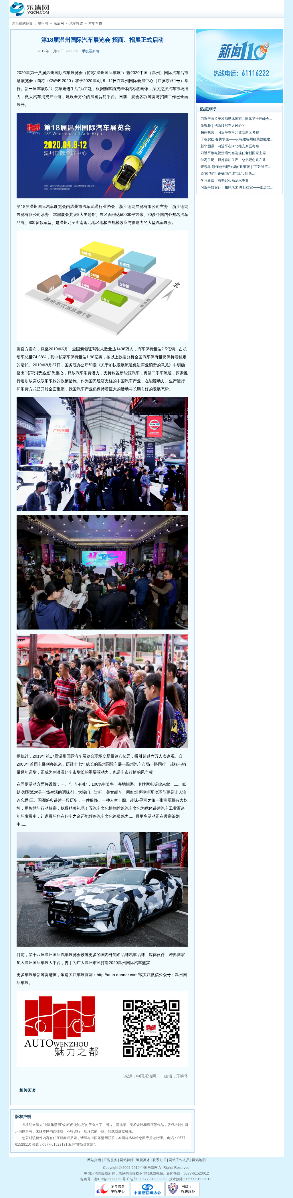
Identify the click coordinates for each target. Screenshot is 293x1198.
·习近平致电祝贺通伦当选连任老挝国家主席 (232, 153)
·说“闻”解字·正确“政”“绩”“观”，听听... (227, 174)
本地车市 (95, 23)
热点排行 (208, 108)
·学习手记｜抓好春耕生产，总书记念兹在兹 (232, 160)
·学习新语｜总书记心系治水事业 (224, 180)
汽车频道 (76, 23)
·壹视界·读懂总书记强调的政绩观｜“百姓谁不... (235, 167)
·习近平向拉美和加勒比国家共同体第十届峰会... (235, 119)
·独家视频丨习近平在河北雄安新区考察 (229, 132)
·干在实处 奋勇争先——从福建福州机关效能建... (236, 139)
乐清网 (59, 23)
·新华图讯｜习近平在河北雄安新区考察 (229, 146)
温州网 (43, 23)
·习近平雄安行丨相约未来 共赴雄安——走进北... (236, 187)
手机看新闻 (90, 51)
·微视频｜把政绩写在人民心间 (222, 126)
